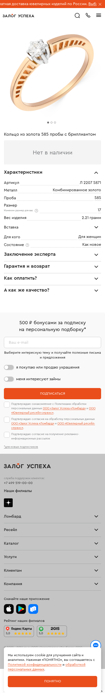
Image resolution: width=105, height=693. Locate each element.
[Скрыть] (100, 5)
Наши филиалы (18, 491)
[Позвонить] (88, 15)
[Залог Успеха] (18, 15)
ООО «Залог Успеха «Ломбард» (64, 408)
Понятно (52, 681)
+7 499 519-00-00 (18, 483)
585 (97, 198)
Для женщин (89, 237)
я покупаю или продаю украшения (47, 367)
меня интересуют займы (38, 379)
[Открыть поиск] (77, 15)
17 (99, 210)
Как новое (91, 245)
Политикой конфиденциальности (35, 664)
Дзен (8, 502)
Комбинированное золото (77, 190)
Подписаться (52, 393)
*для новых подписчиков (21, 446)
